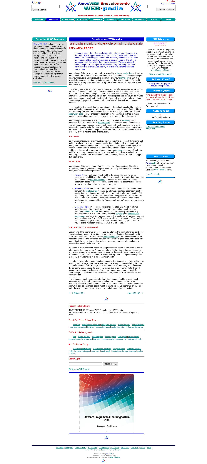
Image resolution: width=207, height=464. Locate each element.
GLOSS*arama (80, 448)
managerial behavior (108, 325)
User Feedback (161, 170)
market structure (91, 211)
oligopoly (120, 214)
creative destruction (82, 351)
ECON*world (92, 448)
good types (95, 351)
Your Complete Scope (160, 70)
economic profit (97, 337)
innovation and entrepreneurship (124, 351)
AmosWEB (59, 448)
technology (124, 78)
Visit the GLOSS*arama (43, 83)
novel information (138, 325)
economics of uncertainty (102, 349)
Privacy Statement (113, 450)
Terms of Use (100, 450)
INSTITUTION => (135, 293)
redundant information (78, 327)
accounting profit (110, 236)
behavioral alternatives (135, 327)
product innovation (118, 327)
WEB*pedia (69, 448)
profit (74, 337)
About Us (90, 450)
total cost (96, 339)
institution (90, 327)
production (127, 73)
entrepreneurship (97, 179)
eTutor (142, 448)
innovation (76, 325)
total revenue (91, 191)
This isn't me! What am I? (160, 74)
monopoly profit (110, 337)
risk (140, 339)
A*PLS (149, 448)
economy (119, 150)
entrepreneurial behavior (91, 325)
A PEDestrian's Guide (155, 126)
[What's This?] (160, 45)
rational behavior (84, 337)
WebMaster (115, 457)
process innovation (103, 327)
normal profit (122, 337)
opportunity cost (76, 114)
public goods (105, 351)
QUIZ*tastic (114, 448)
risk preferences (119, 349)
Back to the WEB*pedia (79, 369)
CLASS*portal (104, 448)
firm (118, 73)
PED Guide (125, 448)
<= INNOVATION (76, 293)
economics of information (82, 349)
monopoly (126, 120)
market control (104, 123)
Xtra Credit (150, 129)
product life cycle (124, 325)
